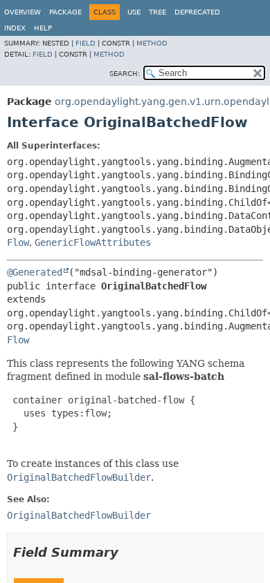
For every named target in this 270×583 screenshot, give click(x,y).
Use (134, 12)
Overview (22, 12)
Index (15, 28)
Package (65, 12)
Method (152, 43)
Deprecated (197, 12)
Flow (18, 242)
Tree (157, 12)
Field (85, 43)
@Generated (34, 272)
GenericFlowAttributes (93, 242)
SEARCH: (124, 73)
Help (43, 28)
